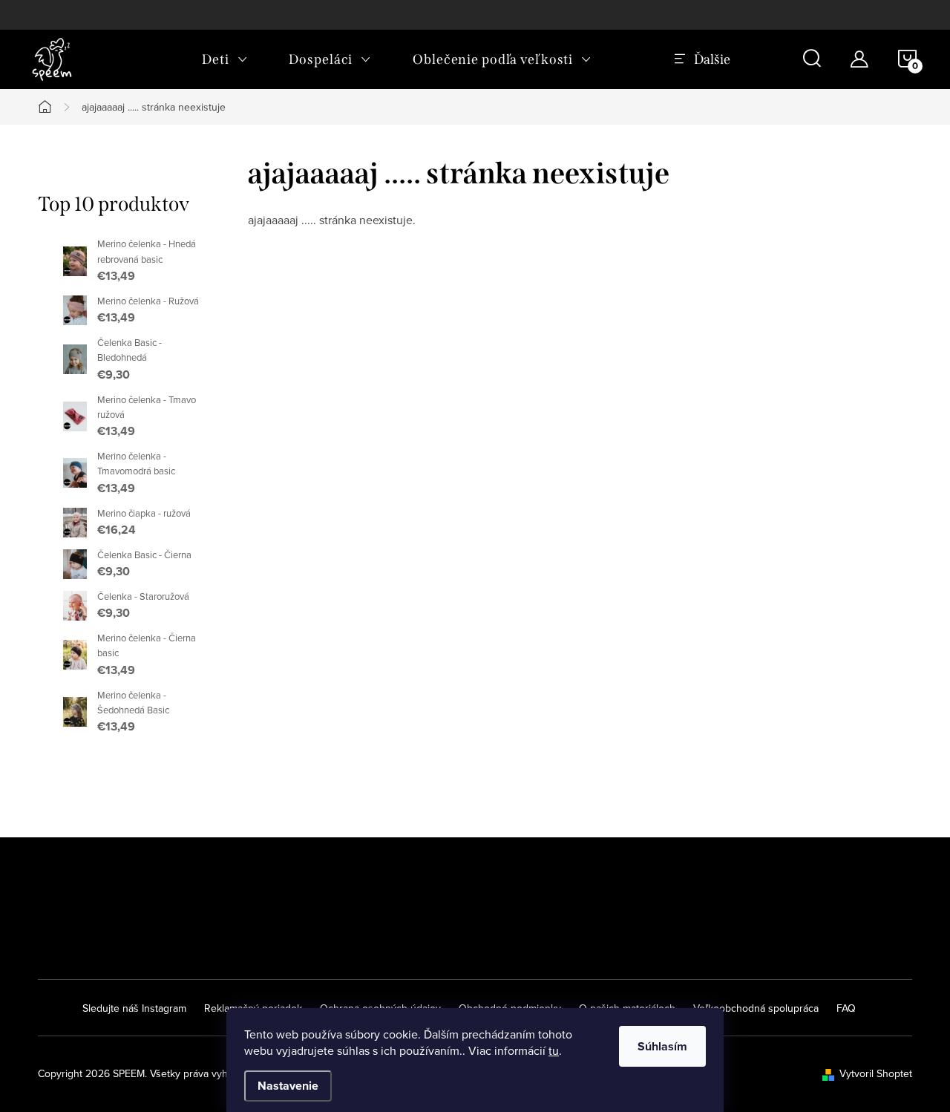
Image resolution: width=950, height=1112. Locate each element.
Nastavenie (288, 1085)
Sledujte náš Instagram (134, 1008)
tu (553, 1050)
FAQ (846, 1008)
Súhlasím (662, 1046)
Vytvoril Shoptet (875, 1073)
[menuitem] (224, 59)
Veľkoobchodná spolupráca (756, 1008)
